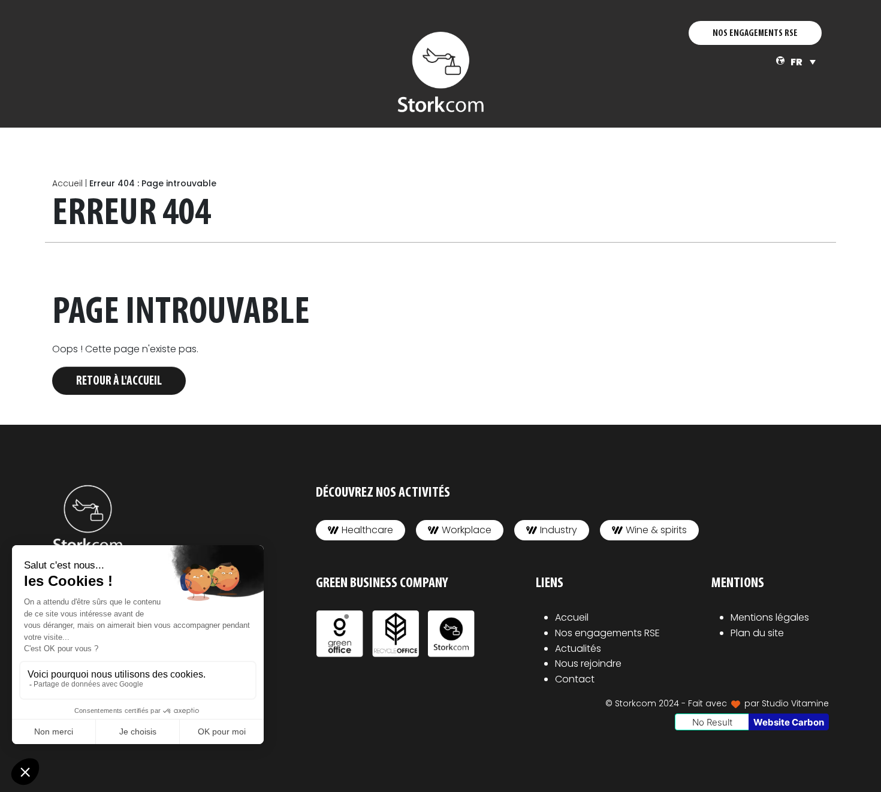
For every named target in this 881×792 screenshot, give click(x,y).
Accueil (67, 183)
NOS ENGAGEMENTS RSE (755, 33)
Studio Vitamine (795, 703)
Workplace (466, 530)
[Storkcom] (441, 72)
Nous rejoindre (588, 663)
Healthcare (367, 530)
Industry (558, 530)
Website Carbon (788, 722)
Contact (575, 679)
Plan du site (757, 633)
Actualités (578, 648)
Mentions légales (770, 617)
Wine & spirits (656, 530)
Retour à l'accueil (119, 381)
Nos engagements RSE (607, 633)
